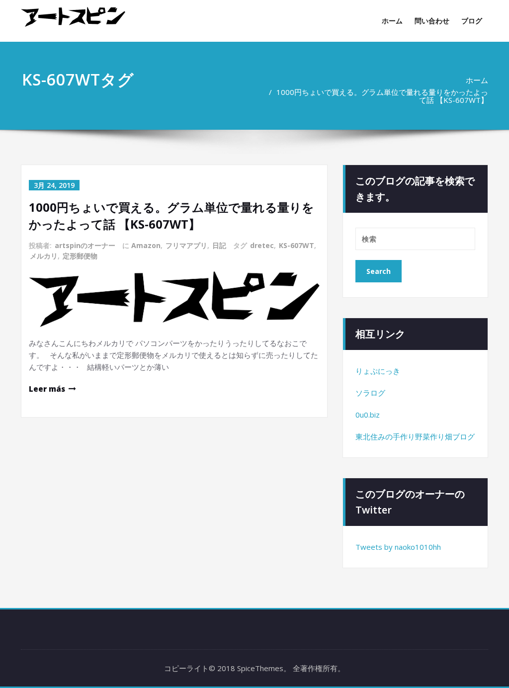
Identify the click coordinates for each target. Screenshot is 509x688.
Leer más (47, 389)
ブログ (471, 20)
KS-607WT (296, 245)
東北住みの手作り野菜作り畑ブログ (415, 436)
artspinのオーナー (85, 245)
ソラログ (370, 393)
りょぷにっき (377, 371)
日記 (219, 245)
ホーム (392, 20)
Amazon (146, 245)
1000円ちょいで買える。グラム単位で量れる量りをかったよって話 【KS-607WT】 (382, 96)
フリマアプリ (186, 245)
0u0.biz (367, 415)
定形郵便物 (80, 255)
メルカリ (44, 255)
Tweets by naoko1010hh (398, 547)
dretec (262, 245)
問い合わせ (432, 20)
